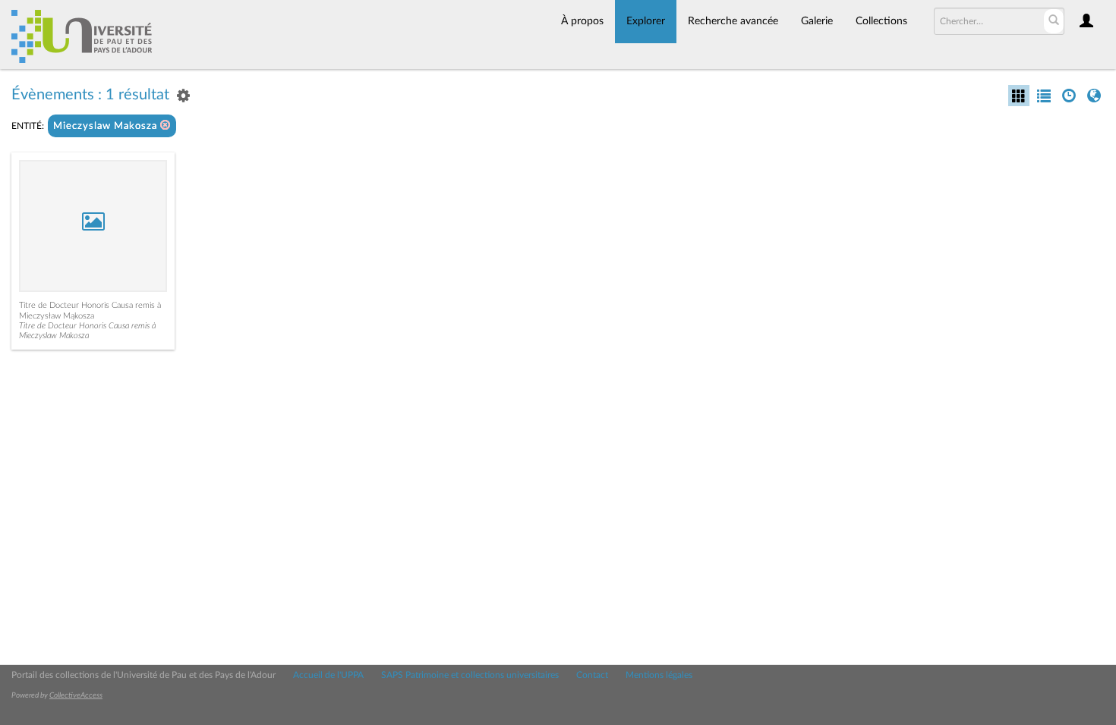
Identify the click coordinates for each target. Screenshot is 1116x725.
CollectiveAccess (75, 695)
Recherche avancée (733, 21)
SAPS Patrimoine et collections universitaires (470, 674)
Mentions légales (659, 674)
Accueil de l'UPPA (328, 674)
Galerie (817, 21)
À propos (582, 21)
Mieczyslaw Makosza (106, 126)
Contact (592, 674)
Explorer (645, 21)
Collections (881, 21)
